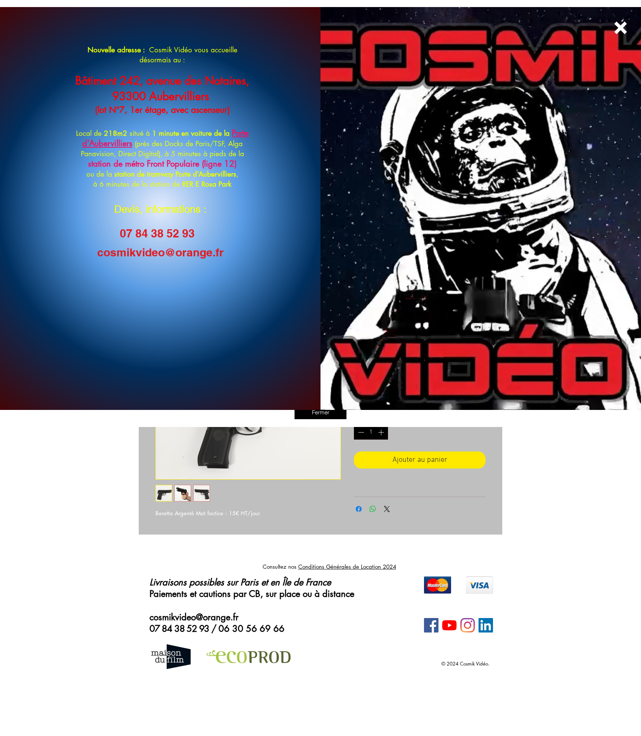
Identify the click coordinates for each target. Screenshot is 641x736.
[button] (320, 412)
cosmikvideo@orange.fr (160, 252)
